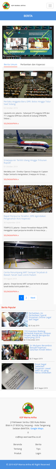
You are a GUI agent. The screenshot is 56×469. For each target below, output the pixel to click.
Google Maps (36, 428)
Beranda (17, 444)
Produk (17, 453)
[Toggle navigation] (50, 5)
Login (38, 453)
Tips (38, 448)
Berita (38, 444)
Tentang (18, 448)
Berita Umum (10, 64)
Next (33, 297)
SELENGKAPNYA (11, 123)
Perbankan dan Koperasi (32, 64)
